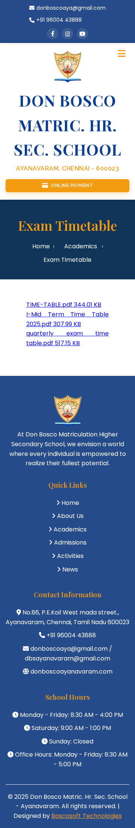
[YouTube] (82, 33)
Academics (80, 246)
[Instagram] (67, 33)
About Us (70, 516)
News (70, 569)
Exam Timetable (68, 259)
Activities (70, 556)
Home (41, 246)
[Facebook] (52, 33)
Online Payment (72, 185)
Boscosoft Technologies (86, 816)
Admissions (70, 542)
